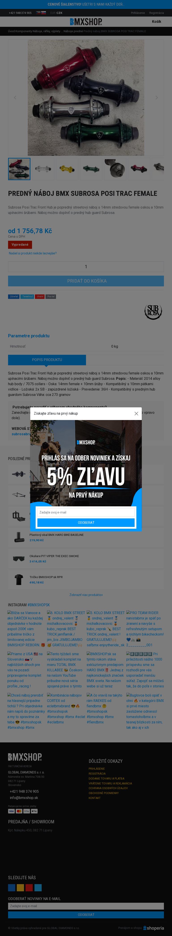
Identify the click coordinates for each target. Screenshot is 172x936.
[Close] (136, 413)
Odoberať (86, 522)
